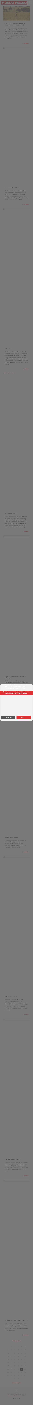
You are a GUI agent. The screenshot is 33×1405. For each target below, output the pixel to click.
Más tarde (8, 717)
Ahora (22, 717)
